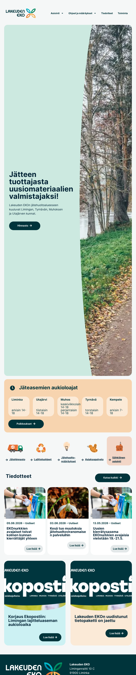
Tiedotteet (107, 13)
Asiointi (55, 13)
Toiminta (123, 13)
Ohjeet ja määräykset (80, 13)
